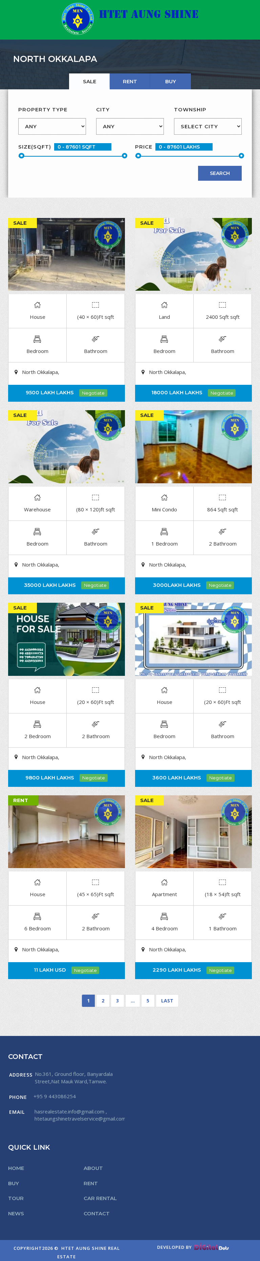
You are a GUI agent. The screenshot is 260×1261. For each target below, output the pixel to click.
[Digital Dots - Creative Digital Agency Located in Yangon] (211, 1247)
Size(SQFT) (34, 146)
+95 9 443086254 (55, 1096)
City (103, 109)
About (93, 1168)
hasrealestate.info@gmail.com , (71, 1111)
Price (143, 146)
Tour (16, 1198)
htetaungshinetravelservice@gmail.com (80, 1118)
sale (89, 81)
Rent (91, 1183)
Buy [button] (13, 1183)
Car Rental (100, 1198)
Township (190, 109)
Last (167, 1000)
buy (170, 81)
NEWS (16, 1213)
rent (130, 81)
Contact (97, 1213)
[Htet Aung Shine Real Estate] (130, 19)
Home (16, 1168)
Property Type (42, 109)
